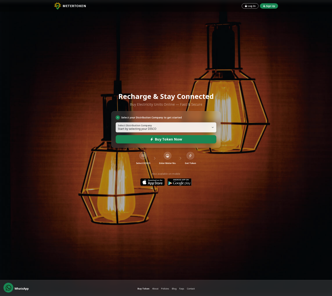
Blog (174, 288)
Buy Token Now (168, 139)
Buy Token (143, 288)
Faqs (181, 288)
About (155, 288)
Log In (252, 6)
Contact (191, 288)
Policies (165, 288)
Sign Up (270, 6)
